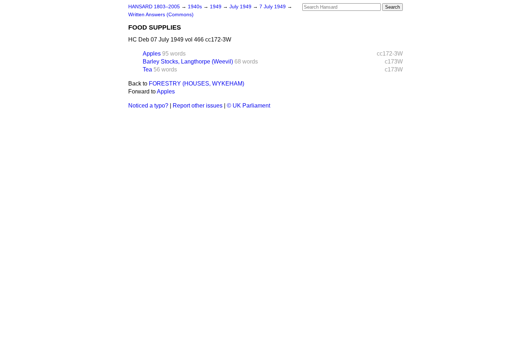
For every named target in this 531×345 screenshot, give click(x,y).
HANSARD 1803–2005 (154, 6)
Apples (152, 54)
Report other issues (198, 105)
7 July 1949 (273, 6)
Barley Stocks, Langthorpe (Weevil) (188, 61)
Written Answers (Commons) (161, 14)
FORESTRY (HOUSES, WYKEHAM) (196, 83)
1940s (195, 6)
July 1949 (241, 6)
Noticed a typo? (148, 105)
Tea (147, 69)
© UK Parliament (248, 105)
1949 (216, 6)
